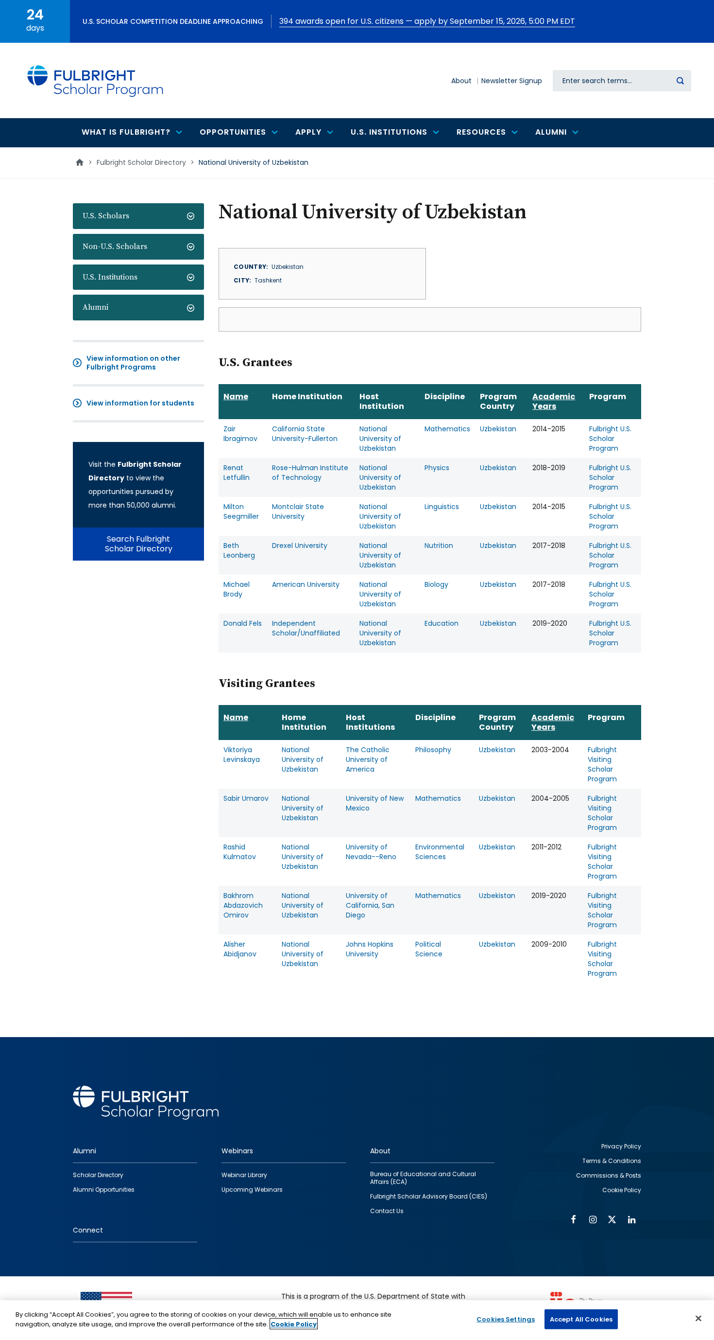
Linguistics (442, 506)
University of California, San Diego (370, 905)
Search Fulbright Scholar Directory (138, 543)
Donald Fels (242, 623)
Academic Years (553, 401)
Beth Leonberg (239, 550)
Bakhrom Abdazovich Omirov (243, 905)
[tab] (138, 216)
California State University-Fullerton (305, 433)
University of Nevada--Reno (371, 852)
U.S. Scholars (106, 216)
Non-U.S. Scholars (115, 246)
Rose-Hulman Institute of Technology (310, 472)
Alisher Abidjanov (239, 949)
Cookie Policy (294, 1323)
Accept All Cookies (581, 1319)
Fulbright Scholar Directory (141, 162)
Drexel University (299, 545)
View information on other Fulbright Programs (133, 362)
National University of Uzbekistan (380, 438)
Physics (437, 468)
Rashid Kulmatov (239, 852)
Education (442, 623)
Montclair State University (298, 511)
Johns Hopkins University (369, 949)
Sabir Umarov (246, 798)
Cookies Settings (505, 1319)
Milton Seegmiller (241, 511)
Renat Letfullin (236, 472)
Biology (436, 584)
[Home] (96, 80)
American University (306, 584)
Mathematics (447, 429)
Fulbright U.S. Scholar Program (610, 438)
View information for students (140, 403)
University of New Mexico (375, 803)
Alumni (95, 307)
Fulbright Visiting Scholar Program (602, 764)
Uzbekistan (498, 429)
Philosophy (433, 750)
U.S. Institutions (110, 277)
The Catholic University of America (368, 759)
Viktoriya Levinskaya (241, 754)
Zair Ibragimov (240, 433)
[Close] (698, 1318)
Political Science (428, 949)
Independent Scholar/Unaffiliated (306, 628)
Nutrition (439, 545)
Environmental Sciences (439, 852)
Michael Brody (236, 589)
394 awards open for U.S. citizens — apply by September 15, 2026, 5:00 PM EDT (427, 21)
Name (235, 396)
